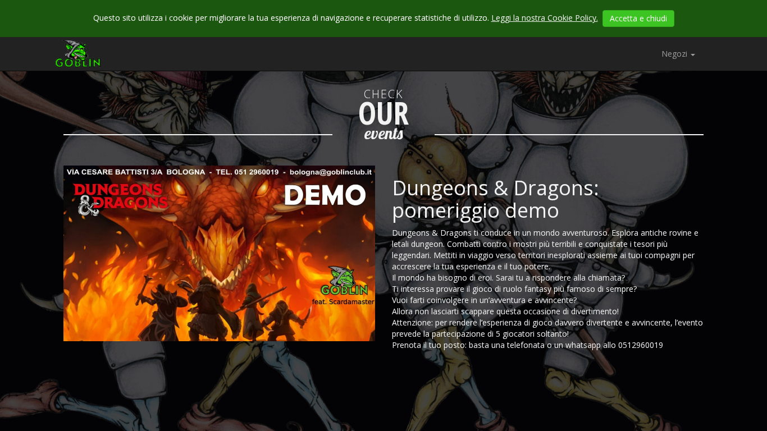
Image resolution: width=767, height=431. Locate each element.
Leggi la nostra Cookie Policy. (544, 17)
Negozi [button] (675, 53)
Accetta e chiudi (638, 18)
